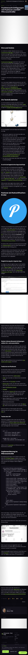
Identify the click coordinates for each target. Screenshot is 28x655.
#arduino (3, 1)
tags (15, 636)
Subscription (8, 350)
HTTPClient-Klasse (9, 458)
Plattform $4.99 (7, 245)
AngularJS (3, 180)
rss (15, 639)
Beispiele (6, 553)
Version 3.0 (12, 391)
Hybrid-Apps (23, 177)
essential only (13, 651)
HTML (4, 378)
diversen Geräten (11, 229)
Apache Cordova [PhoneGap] (15, 180)
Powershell (10, 445)
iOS (2, 172)
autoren (16, 638)
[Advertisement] (14, 30)
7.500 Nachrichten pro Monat (8, 240)
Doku (2, 411)
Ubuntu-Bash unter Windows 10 (17, 422)
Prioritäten (13, 381)
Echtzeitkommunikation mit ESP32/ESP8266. (15, 594)
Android (7, 172)
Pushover (5, 188)
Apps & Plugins (8, 267)
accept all (5, 651)
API (2, 234)
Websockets (17, 589)
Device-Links (6, 383)
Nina (3, 87)
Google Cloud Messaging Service (14, 107)
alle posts (17, 634)
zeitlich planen (16, 375)
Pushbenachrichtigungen (7, 52)
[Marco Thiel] (26, 1)
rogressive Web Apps (9, 178)
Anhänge (5, 389)
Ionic (19, 178)
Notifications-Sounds (11, 387)
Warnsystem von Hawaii (6, 91)
